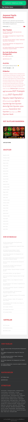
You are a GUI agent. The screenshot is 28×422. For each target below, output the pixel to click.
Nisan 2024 (5, 208)
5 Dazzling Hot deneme (13, 73)
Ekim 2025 (5, 181)
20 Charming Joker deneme (6, 401)
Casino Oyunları (21, 88)
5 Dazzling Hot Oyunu (21, 73)
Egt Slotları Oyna (7, 7)
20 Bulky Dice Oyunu (11, 80)
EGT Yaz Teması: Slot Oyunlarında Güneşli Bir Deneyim (13, 262)
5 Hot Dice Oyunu (13, 75)
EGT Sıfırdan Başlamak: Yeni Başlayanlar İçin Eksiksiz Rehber (13, 44)
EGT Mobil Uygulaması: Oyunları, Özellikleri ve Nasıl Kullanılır (13, 288)
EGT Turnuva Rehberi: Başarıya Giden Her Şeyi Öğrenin (13, 276)
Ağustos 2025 (6, 184)
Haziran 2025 (6, 189)
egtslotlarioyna (6, 59)
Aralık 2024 (5, 194)
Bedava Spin (14, 88)
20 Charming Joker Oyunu (15, 401)
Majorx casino (15, 111)
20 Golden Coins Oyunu (21, 403)
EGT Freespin (19, 91)
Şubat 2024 (5, 213)
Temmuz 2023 (6, 216)
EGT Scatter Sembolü (8, 306)
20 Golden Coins (10, 86)
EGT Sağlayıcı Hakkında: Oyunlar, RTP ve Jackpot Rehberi (14, 296)
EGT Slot (7, 101)
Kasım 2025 (5, 179)
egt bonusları (7, 91)
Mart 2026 (5, 168)
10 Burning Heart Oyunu (12, 78)
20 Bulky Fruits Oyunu (12, 81)
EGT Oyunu (13, 94)
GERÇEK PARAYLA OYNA (14, 3)
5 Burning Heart (5, 73)
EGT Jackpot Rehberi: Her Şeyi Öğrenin (12, 273)
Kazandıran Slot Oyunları (21, 410)
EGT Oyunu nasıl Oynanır (16, 406)
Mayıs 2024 (5, 205)
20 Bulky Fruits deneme (5, 398)
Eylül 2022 (5, 229)
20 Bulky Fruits (17, 80)
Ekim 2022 (5, 226)
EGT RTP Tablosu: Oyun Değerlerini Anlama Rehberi (13, 280)
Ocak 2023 (5, 218)
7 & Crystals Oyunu (9, 76)
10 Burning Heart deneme (5, 395)
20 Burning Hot (19, 81)
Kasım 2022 (5, 224)
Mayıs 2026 (5, 163)
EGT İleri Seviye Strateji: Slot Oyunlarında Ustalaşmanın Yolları (12, 32)
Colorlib (8, 419)
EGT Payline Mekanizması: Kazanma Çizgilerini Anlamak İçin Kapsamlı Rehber (13, 48)
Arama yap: (5, 26)
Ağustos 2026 (6, 155)
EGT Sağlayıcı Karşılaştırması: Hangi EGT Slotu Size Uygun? (13, 36)
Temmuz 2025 (6, 187)
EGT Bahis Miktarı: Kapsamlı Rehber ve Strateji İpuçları (13, 270)
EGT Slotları (11, 101)
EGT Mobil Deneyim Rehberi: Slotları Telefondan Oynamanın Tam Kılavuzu (14, 40)
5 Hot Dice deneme (6, 75)
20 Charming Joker (22, 400)
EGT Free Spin (6, 325)
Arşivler (4, 67)
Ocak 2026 (5, 173)
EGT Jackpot (5, 94)
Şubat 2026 (5, 171)
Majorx (10, 111)
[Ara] (24, 26)
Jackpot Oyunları (6, 109)
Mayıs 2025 (5, 192)
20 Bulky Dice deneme (5, 397)
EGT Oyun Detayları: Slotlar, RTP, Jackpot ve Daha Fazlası (13, 299)
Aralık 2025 (5, 176)
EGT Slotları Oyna (7, 56)
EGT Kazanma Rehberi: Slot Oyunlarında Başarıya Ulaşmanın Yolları (12, 292)
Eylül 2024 (5, 197)
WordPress (21, 419)
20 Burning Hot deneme (5, 400)
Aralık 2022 (5, 221)
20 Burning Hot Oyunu (14, 83)
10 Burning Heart (16, 76)
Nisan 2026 (5, 165)
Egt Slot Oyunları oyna (15, 106)
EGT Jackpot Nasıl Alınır (8, 309)
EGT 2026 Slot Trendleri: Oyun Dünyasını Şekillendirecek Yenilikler (12, 266)
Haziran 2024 (6, 202)
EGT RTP (23, 406)
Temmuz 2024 (6, 200)
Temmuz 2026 (6, 157)
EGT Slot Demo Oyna (7, 328)
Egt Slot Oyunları (12, 408)
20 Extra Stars (23, 401)
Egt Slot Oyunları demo (20, 408)
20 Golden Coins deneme (17, 86)
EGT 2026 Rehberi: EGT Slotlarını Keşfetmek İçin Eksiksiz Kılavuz (14, 284)
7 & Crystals (18, 75)
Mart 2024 (5, 210)
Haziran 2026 (6, 160)
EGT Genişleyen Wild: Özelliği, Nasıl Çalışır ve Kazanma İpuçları (13, 303)
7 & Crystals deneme (4, 393)
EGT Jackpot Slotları (7, 312)
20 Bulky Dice (19, 78)
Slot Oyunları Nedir (13, 411)
